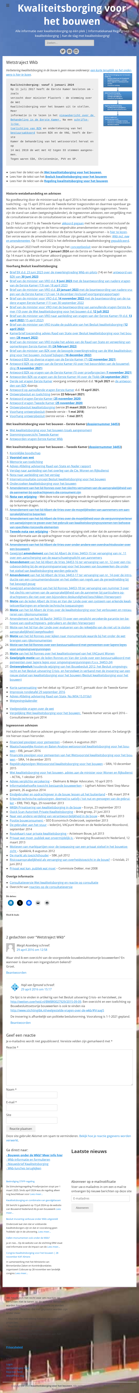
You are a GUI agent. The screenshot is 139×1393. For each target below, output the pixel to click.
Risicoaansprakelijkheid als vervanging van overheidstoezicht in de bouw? (60, 860)
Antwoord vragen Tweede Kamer (32, 403)
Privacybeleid (111, 1385)
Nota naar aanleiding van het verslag (35, 475)
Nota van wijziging (23, 497)
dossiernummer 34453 (103, 424)
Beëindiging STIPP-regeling (20, 1181)
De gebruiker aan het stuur (28, 825)
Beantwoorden (16, 973)
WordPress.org (15, 1375)
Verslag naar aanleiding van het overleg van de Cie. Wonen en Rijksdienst (59, 471)
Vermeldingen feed (17, 1368)
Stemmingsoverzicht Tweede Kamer (34, 435)
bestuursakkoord (22, 133)
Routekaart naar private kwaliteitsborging (38, 834)
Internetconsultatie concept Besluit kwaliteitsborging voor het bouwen (58, 479)
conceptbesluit (80, 247)
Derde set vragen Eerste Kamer (31, 381)
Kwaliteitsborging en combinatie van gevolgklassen (33, 1200)
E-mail (11, 1102)
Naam (11, 1089)
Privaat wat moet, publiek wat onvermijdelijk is (41, 838)
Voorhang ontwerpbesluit (27, 412)
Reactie (12, 1047)
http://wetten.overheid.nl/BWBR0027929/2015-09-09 (45, 1002)
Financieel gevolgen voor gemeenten (35, 742)
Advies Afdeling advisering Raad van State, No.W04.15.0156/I (50, 696)
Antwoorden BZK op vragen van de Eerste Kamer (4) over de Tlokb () (69, 377)
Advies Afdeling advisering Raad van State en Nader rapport (50, 466)
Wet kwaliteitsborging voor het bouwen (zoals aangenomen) (51, 430)
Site (8, 1115)
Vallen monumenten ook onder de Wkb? (28, 1237)
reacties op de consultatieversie (51, 887)
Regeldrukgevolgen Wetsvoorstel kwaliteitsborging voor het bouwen (56, 764)
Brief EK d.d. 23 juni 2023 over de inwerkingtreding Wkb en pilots (53, 272)
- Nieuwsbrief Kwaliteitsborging (27, 1164)
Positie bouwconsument (27, 820)
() (69, 403)
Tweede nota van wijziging (29, 531)
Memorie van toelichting (26, 462)
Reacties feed (14, 1372)
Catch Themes (78, 1389)
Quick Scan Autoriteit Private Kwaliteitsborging (41, 812)
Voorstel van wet (22, 457)
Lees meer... (36, 1194)
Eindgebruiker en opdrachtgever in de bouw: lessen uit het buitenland (57, 794)
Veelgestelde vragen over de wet (32, 709)
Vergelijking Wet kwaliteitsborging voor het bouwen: (45, 713)
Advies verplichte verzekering (30, 781)
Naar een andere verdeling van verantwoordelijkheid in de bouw (53, 816)
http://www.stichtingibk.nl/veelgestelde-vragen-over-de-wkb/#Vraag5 (57, 1010)
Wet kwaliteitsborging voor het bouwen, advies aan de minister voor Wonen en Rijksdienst (71, 773)
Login (9, 1364)
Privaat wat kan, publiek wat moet (33, 868)
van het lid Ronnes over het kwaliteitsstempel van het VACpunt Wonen (66, 653)
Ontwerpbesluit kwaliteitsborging (32, 407)
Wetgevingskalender (23, 701)
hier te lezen (118, 232)
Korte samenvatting (23, 688)
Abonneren (82, 1207)
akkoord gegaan (73, 223)
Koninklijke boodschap (25, 453)
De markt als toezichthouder (29, 855)
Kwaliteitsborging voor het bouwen (51, 1385)
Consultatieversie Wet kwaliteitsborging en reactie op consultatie (54, 883)
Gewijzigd (17, 553)
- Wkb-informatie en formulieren (28, 1160)
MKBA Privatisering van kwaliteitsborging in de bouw (45, 807)
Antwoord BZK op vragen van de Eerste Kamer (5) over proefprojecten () (71, 372)
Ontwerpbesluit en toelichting (30, 394)
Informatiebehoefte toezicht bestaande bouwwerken (46, 786)
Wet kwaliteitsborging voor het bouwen (72, 172)
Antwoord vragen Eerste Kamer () (45, 399)
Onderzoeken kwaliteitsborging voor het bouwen (43, 484)
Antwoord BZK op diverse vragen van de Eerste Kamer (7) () (63, 359)
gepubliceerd (120, 241)
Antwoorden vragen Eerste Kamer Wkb (36, 439)
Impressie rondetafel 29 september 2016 (37, 692)
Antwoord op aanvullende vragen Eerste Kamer (42, 390)
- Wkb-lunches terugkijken (23, 1168)
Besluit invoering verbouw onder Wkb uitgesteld (32, 1219)
